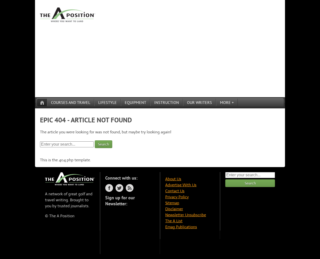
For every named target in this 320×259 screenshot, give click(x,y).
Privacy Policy (177, 197)
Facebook (109, 188)
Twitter (119, 188)
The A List (173, 221)
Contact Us (174, 191)
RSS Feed (130, 188)
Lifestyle (107, 102)
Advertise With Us (180, 185)
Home (42, 102)
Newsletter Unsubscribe (185, 215)
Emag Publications (181, 227)
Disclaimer (174, 209)
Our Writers (199, 102)
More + (227, 102)
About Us (173, 179)
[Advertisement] (160, 60)
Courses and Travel (70, 102)
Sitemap (172, 203)
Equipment (135, 102)
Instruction (166, 102)
